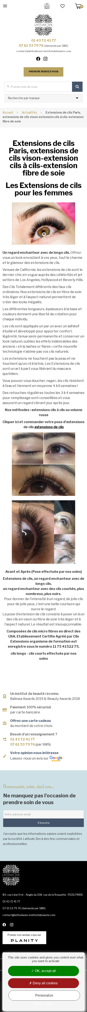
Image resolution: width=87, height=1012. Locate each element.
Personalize (44, 995)
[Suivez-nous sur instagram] (47, 59)
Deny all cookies (45, 983)
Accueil (8, 112)
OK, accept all (45, 971)
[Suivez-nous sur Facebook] (40, 59)
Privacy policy (43, 1003)
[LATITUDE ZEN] (43, 25)
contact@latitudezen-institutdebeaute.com (43, 51)
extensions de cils (49, 427)
